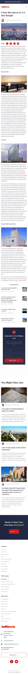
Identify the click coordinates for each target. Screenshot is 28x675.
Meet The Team (5, 554)
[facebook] (7, 43)
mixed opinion (22, 172)
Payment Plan (4, 566)
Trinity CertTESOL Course (7, 581)
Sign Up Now (12, 360)
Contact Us (13, 655)
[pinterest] (14, 43)
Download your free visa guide (13, 2)
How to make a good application (9, 611)
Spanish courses (5, 586)
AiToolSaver (17, 672)
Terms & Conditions (5, 618)
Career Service (4, 601)
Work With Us (4, 571)
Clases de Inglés (5, 589)
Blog (2, 556)
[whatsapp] (18, 43)
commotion (3, 100)
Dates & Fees (4, 591)
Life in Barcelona (5, 561)
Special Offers (4, 606)
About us (3, 549)
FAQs (2, 616)
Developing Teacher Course (8, 584)
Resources (3, 564)
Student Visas (4, 604)
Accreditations (4, 569)
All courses (4, 579)
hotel (4, 248)
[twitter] (11, 43)
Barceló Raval (16, 94)
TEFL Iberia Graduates (6, 559)
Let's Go (13, 531)
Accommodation (5, 599)
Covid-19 (3, 609)
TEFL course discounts (20, 280)
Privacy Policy (4, 621)
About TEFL (4, 551)
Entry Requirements (5, 613)
